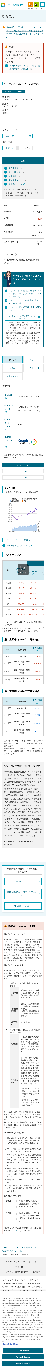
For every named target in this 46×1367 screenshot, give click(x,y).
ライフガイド (21, 1266)
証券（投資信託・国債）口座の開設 (22, 894)
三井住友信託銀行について (17, 1271)
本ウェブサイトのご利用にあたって (28, 1280)
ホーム (5, 1247)
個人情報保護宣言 (11, 1283)
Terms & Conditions (10, 1344)
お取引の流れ (22, 881)
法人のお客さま (30, 1261)
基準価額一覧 (16, 1251)
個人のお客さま (12, 1261)
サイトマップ (7, 1280)
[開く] (42, 4)
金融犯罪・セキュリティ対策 (30, 1283)
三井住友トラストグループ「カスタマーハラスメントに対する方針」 (22, 1290)
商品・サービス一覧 (17, 1247)
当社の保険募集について (20, 1287)
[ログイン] (36, 4)
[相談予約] (30, 4)
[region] (23, 1329)
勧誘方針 (5, 1287)
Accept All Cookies (23, 1363)
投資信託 (5, 1251)
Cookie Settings (23, 1350)
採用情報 (37, 1271)
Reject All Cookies (23, 1357)
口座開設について (22, 906)
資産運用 (30, 1247)
